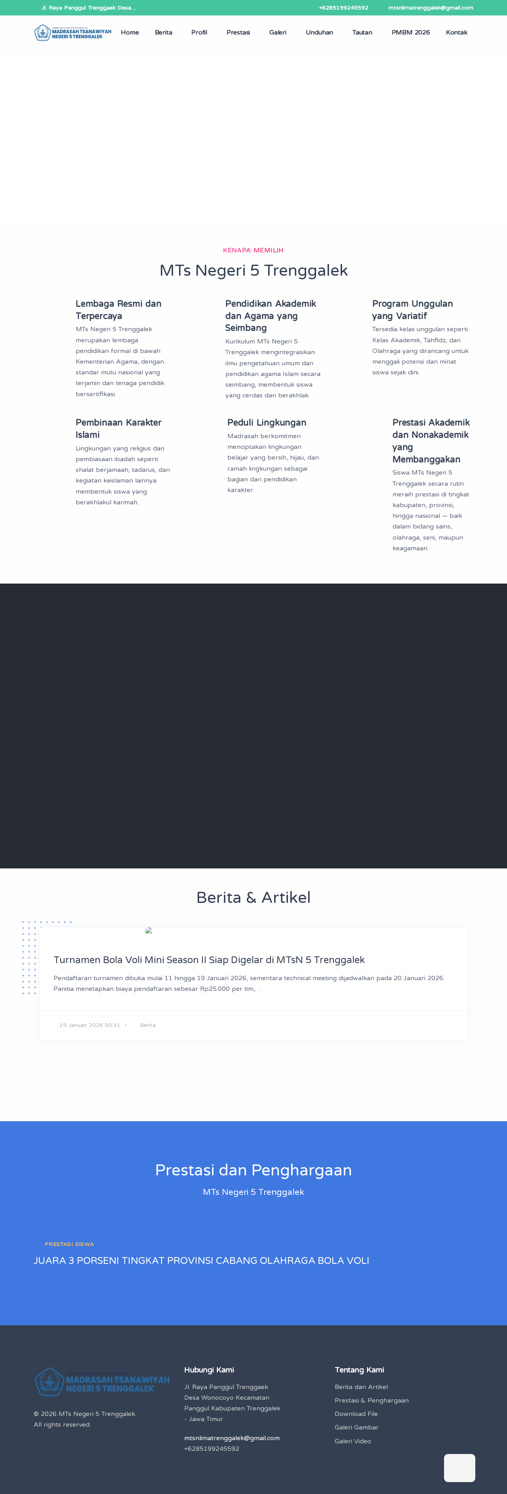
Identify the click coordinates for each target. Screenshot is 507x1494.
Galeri (277, 32)
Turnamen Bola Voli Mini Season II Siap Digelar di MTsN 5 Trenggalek (209, 960)
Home (130, 32)
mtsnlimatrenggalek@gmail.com (431, 7)
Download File (356, 1414)
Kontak (456, 32)
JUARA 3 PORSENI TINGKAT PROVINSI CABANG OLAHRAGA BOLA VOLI (202, 1261)
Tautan (362, 32)
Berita (163, 32)
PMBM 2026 (411, 32)
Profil (199, 32)
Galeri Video (353, 1441)
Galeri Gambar (357, 1427)
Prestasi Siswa (69, 1244)
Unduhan (320, 32)
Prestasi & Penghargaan (372, 1400)
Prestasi (238, 32)
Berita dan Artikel (361, 1387)
